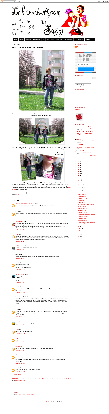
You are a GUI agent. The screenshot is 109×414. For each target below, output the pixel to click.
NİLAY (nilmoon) (19, 355)
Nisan (79, 193)
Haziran (80, 189)
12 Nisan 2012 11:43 (20, 305)
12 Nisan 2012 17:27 (20, 325)
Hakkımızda (28, 39)
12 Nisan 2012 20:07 (20, 333)
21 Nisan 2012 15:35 (20, 371)
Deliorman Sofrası (68, 39)
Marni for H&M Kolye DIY (83, 208)
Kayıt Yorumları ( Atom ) (20, 380)
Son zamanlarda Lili (82, 212)
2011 (78, 233)
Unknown (17, 346)
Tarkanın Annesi (19, 221)
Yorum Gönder (17, 374)
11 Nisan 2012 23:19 (20, 282)
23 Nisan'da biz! (81, 202)
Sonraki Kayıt (15, 378)
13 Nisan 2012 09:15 (20, 342)
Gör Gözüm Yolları (79, 39)
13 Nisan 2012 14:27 (20, 350)
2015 (78, 169)
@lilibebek (77, 109)
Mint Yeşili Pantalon (82, 220)
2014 (78, 171)
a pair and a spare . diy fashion (84, 126)
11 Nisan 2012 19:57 (20, 258)
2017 (78, 165)
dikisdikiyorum (19, 321)
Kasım (79, 179)
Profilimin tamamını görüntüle (82, 49)
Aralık (79, 177)
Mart (79, 226)
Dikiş (52, 39)
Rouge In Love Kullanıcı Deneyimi (86, 204)
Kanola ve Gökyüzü (82, 198)
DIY (43, 39)
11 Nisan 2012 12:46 (20, 241)
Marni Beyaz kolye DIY (83, 194)
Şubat (79, 228)
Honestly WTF (80, 150)
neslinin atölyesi (19, 245)
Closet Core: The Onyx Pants (83, 135)
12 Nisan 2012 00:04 (20, 292)
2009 (78, 237)
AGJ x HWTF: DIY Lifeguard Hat (84, 152)
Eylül (79, 183)
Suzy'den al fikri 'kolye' (83, 216)
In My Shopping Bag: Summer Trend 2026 (85, 140)
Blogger (47, 401)
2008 (78, 239)
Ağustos (80, 185)
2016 (78, 167)
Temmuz (80, 187)
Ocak (79, 230)
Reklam (21, 39)
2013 (78, 173)
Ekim (79, 181)
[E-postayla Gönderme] (26, 192)
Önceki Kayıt (68, 378)
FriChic (79, 139)
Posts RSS (88, 39)
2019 (78, 161)
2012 (78, 175)
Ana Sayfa (42, 378)
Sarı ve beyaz (81, 200)
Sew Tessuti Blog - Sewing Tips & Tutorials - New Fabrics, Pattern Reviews (85, 133)
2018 (78, 163)
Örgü (48, 39)
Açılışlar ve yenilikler (82, 218)
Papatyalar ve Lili (82, 210)
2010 (78, 235)
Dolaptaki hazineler (82, 206)
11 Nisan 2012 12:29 (20, 217)
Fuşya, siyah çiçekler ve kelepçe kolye (87, 214)
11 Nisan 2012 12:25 (20, 207)
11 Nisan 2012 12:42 (20, 229)
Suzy (16, 192)
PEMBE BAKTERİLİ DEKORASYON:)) (24, 203)
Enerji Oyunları (36, 39)
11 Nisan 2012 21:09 (20, 269)
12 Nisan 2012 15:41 (20, 316)
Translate (87, 86)
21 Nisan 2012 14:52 (20, 363)
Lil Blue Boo (80, 144)
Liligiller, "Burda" (81, 196)
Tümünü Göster (93, 155)
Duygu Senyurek (19, 274)
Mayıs (79, 191)
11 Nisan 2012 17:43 (20, 249)
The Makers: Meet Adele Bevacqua (84, 128)
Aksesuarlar (59, 39)
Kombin (17, 194)
